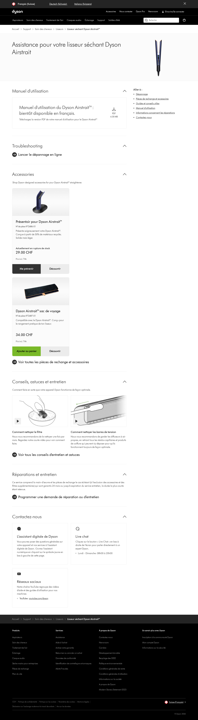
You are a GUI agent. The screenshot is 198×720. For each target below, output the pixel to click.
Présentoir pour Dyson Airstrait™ (39, 222)
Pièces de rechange (20, 669)
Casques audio (74, 20)
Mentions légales (83, 702)
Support (101, 20)
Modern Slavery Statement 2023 (112, 689)
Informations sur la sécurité (154, 648)
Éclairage (89, 20)
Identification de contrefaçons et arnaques (73, 663)
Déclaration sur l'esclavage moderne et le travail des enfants (33, 706)
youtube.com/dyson (38, 598)
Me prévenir (26, 268)
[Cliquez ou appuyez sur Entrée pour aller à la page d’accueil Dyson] (17, 12)
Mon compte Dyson (150, 642)
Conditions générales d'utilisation (113, 674)
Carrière (102, 648)
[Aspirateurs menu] (24, 20)
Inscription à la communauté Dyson (157, 637)
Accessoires (111, 11)
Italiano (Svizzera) (83, 4)
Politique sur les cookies (47, 702)
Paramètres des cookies (67, 702)
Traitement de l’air (54, 20)
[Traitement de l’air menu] (64, 20)
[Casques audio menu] (82, 20)
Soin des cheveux (35, 20)
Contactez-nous (144, 117)
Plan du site (17, 674)
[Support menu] (106, 20)
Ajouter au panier (27, 351)
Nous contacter (125, 11)
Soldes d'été (114, 20)
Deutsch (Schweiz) (58, 4)
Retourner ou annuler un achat (69, 653)
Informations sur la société (110, 679)
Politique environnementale (110, 663)
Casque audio (18, 658)
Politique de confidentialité (27, 702)
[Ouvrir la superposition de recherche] (161, 20)
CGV (14, 702)
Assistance (60, 637)
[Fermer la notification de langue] (185, 4)
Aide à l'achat (61, 642)
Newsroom (153, 11)
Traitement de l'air (19, 648)
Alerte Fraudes (62, 669)
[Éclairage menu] (95, 20)
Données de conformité (66, 658)
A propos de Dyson (107, 684)
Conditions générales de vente (112, 669)
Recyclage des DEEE (107, 658)
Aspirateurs (17, 20)
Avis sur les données (64, 706)
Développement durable (109, 653)
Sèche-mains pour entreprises (25, 663)
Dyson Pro (140, 11)
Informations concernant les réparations (155, 112)
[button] (175, 702)
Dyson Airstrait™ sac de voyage (38, 311)
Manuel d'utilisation (145, 108)
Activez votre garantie (65, 648)
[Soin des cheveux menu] (44, 20)
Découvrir (54, 268)
